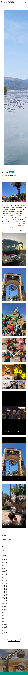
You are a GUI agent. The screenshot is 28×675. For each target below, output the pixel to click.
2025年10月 (4, 573)
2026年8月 (4, 557)
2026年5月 (4, 562)
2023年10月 (4, 609)
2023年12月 (4, 606)
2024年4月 (4, 600)
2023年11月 (4, 607)
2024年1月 (4, 604)
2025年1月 (4, 586)
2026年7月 (4, 559)
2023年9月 (4, 610)
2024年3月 (4, 601)
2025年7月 (4, 577)
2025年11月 (4, 571)
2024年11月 (4, 589)
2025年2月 (4, 585)
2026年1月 (4, 568)
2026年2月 (4, 567)
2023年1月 (4, 623)
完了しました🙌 (5, 540)
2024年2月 (4, 603)
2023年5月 (4, 617)
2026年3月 (4, 565)
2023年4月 (4, 618)
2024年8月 (4, 594)
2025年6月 (4, 579)
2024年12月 (4, 588)
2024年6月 (4, 597)
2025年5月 (4, 580)
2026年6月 (4, 560)
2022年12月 (4, 624)
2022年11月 (4, 626)
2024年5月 (4, 598)
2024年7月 (4, 595)
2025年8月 (4, 576)
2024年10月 (4, 591)
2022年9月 (4, 629)
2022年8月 (4, 630)
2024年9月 (4, 592)
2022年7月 (4, 632)
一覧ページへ (13, 640)
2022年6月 (4, 633)
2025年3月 (4, 583)
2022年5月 (4, 635)
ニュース (3, 548)
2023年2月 (4, 621)
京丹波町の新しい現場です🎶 (7, 537)
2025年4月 (4, 582)
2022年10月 (4, 627)
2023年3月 (4, 620)
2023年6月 (4, 615)
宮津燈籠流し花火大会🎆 (6, 539)
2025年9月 (4, 574)
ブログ (3, 550)
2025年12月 (4, 570)
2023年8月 (4, 612)
